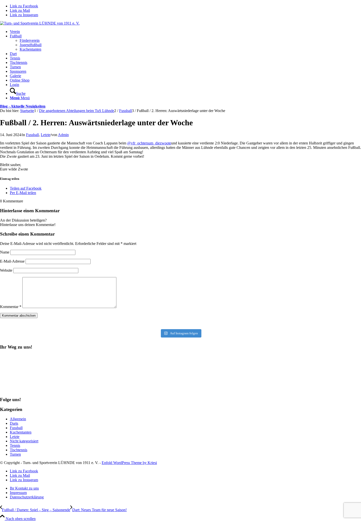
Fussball (32, 135)
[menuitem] (185, 31)
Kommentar (10, 307)
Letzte (45, 135)
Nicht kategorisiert (24, 441)
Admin (63, 135)
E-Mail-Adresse (12, 261)
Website (6, 270)
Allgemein (18, 419)
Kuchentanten (20, 432)
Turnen (15, 454)
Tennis (15, 445)
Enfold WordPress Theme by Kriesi (129, 463)
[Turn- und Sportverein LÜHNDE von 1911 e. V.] (40, 23)
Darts (14, 423)
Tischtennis (18, 450)
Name (4, 252)
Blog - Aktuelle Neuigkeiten (22, 106)
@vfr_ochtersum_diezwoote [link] (149, 143)
